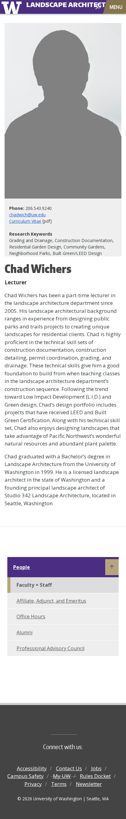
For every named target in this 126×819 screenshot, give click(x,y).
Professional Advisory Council (50, 648)
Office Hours (31, 616)
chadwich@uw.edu (27, 215)
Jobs (96, 768)
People (21, 567)
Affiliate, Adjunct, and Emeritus (51, 600)
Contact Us (69, 768)
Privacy (33, 783)
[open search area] (99, 6)
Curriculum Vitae (25, 221)
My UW (62, 775)
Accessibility (32, 768)
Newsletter (89, 783)
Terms (59, 783)
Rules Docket (95, 775)
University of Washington (13, 7)
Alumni (24, 632)
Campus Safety (25, 775)
